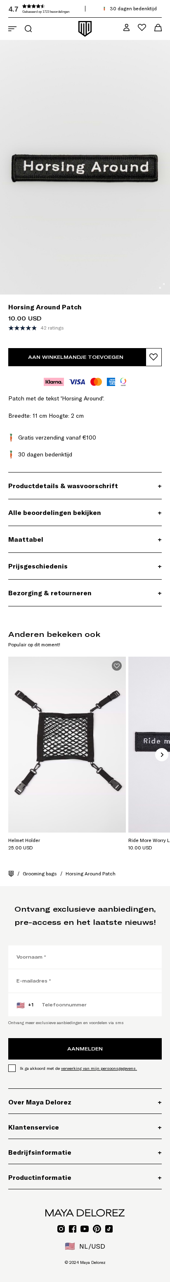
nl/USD (85, 1246)
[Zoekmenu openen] (28, 28)
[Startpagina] (11, 874)
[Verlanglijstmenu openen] (142, 27)
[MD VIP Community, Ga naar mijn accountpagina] (126, 27)
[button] (70, 8)
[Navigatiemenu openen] (12, 29)
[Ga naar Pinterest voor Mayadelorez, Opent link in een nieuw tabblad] (97, 1229)
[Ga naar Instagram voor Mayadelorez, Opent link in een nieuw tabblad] (61, 1229)
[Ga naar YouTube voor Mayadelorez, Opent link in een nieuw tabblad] (84, 1229)
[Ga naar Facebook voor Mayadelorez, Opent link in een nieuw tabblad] (72, 1229)
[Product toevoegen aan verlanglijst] (154, 357)
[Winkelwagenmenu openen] (158, 28)
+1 (25, 1005)
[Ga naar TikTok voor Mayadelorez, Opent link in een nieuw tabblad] (109, 1229)
